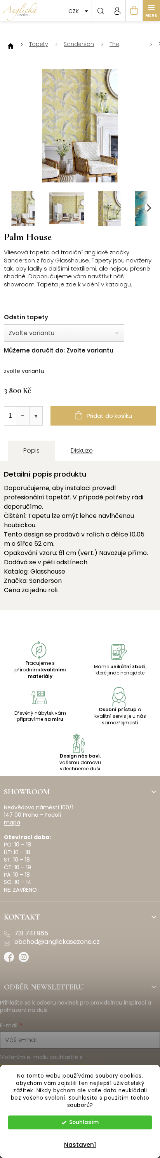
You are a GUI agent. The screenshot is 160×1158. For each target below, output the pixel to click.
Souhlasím (84, 1122)
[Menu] (151, 10)
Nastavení (80, 1145)
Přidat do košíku (109, 416)
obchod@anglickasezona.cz (57, 942)
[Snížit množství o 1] (22, 416)
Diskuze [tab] (82, 450)
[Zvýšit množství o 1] (35, 416)
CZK (74, 11)
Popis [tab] (31, 450)
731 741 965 (31, 933)
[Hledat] (100, 10)
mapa (12, 822)
